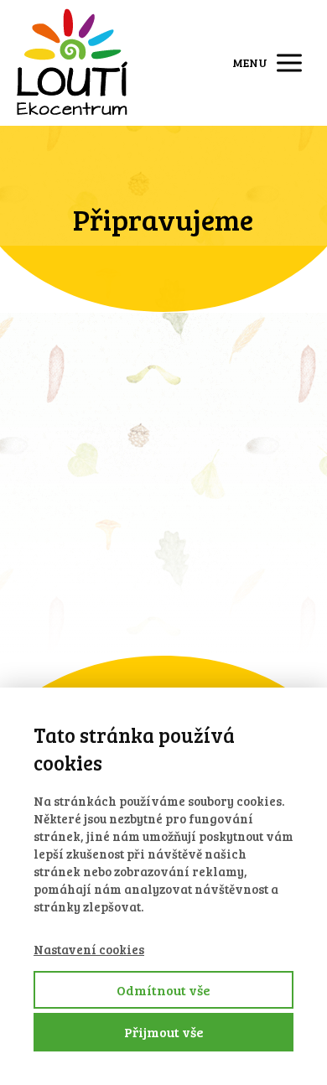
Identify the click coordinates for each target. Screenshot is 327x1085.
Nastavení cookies (89, 949)
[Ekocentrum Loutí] (72, 62)
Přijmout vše (164, 1032)
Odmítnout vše (163, 990)
